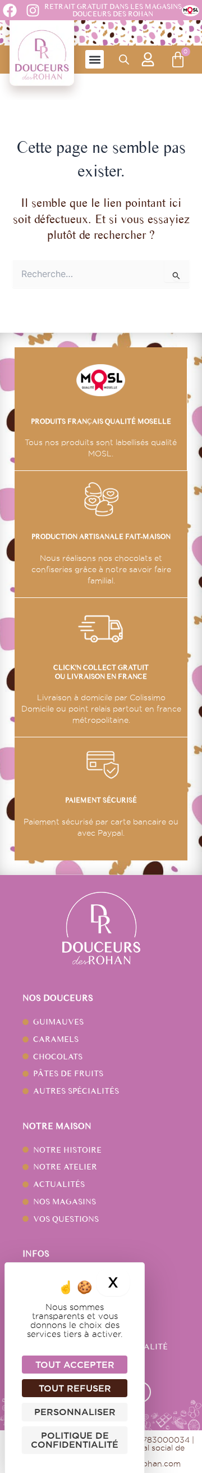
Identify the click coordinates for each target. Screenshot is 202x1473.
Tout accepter (74, 1364)
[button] (94, 59)
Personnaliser (75, 1412)
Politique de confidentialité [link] (74, 1439)
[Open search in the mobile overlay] (124, 60)
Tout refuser (75, 1388)
